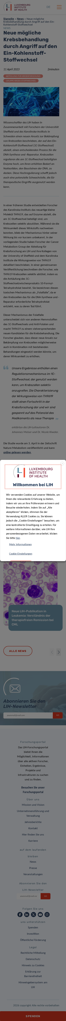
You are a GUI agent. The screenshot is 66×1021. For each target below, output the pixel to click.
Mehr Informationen (20, 544)
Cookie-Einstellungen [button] (20, 554)
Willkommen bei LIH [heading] (33, 484)
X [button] (62, 464)
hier (18, 538)
